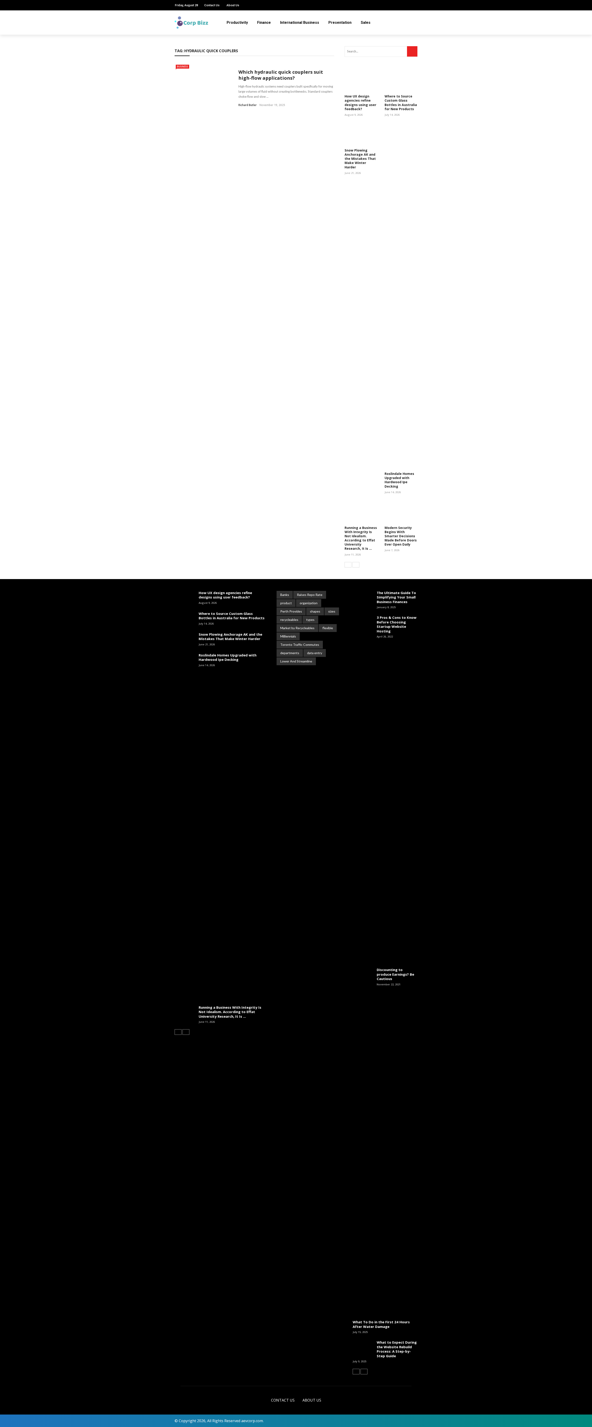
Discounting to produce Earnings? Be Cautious (395, 974)
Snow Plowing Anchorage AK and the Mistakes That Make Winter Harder (360, 158)
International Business (299, 22)
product (286, 603)
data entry (314, 653)
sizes (331, 611)
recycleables (289, 620)
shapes (315, 611)
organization (309, 603)
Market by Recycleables (297, 628)
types (310, 620)
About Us (232, 5)
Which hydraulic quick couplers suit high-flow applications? (280, 75)
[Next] (355, 565)
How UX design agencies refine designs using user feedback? (360, 102)
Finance (264, 22)
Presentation (340, 22)
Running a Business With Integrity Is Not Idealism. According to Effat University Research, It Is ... (361, 538)
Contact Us (211, 5)
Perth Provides (291, 611)
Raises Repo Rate (309, 595)
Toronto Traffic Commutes (299, 645)
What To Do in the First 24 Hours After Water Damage (381, 1324)
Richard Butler (247, 105)
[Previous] (348, 565)
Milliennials (288, 636)
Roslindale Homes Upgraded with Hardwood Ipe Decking (399, 480)
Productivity (237, 22)
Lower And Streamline (296, 661)
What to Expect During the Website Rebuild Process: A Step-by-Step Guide (397, 1349)
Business (182, 66)
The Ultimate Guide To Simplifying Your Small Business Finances (396, 597)
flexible (327, 628)
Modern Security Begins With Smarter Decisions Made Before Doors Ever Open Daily (401, 536)
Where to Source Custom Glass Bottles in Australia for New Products (401, 102)
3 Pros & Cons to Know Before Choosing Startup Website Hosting (396, 624)
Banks (284, 595)
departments (289, 653)
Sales (365, 22)
